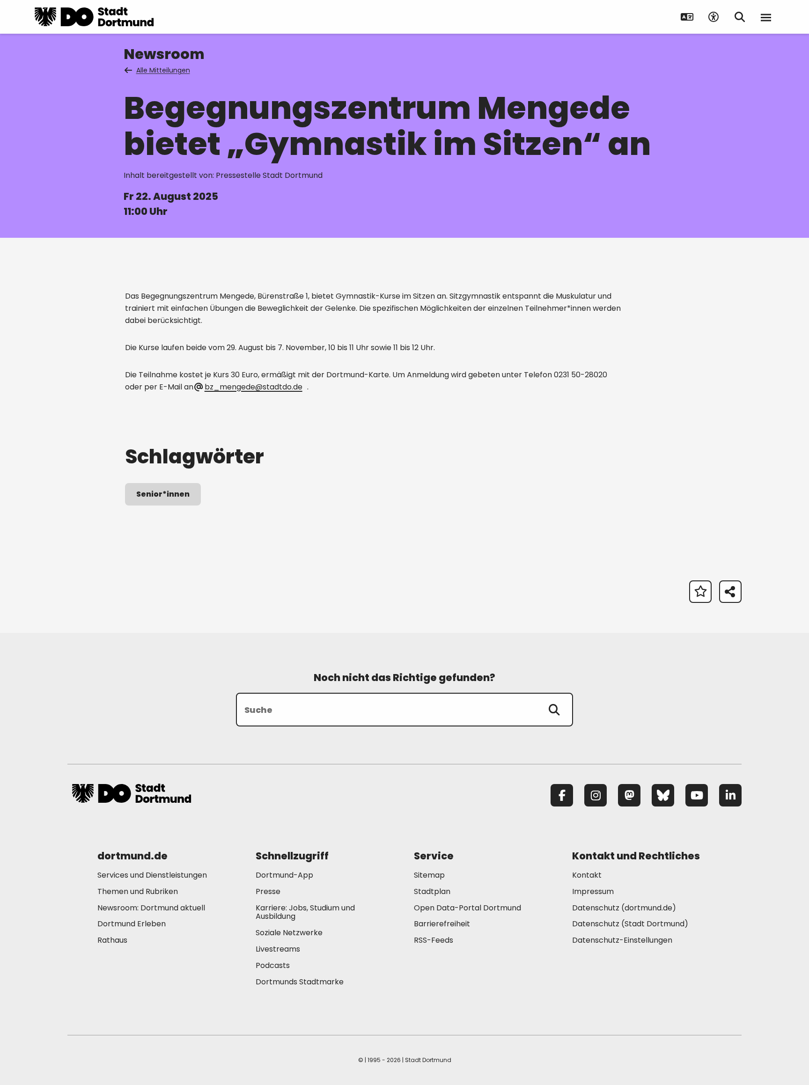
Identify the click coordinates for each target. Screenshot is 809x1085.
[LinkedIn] (730, 795)
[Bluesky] (663, 795)
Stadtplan (432, 891)
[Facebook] (562, 795)
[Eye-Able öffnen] (713, 17)
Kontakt (587, 875)
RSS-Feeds (433, 940)
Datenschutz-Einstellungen (622, 940)
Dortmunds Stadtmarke (300, 981)
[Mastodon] (629, 795)
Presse (268, 891)
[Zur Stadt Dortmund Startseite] (94, 17)
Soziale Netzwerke (289, 932)
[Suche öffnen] (739, 17)
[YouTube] (696, 795)
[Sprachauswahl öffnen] (687, 17)
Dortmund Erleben (131, 923)
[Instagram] (595, 795)
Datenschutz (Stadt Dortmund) (630, 923)
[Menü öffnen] (766, 17)
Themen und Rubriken (137, 891)
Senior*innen (163, 494)
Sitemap (429, 875)
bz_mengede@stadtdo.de (253, 386)
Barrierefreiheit (442, 923)
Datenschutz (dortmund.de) (624, 907)
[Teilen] (730, 591)
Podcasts (273, 965)
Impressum (593, 891)
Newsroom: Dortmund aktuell (151, 907)
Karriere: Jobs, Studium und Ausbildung (305, 912)
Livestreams (278, 949)
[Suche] (554, 709)
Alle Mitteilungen (163, 70)
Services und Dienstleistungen (152, 875)
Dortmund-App (284, 875)
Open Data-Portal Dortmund (467, 907)
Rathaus (112, 940)
